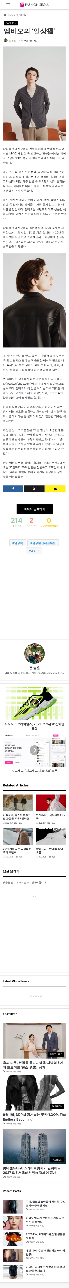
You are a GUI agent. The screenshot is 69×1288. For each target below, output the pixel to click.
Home (10, 15)
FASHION (21, 15)
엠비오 (35, 551)
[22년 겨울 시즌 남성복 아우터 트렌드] (18, 836)
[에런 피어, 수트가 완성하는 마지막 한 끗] (13, 1255)
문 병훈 (12, 40)
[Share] (13, 488)
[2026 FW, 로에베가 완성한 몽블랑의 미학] (13, 1239)
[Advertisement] (34, 599)
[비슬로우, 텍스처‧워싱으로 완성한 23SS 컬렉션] (18, 803)
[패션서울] (34, 5)
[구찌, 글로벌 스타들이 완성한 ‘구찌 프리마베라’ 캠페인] (13, 1207)
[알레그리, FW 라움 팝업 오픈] (51, 836)
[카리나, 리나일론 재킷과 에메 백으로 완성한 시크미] (13, 1272)
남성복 (18, 543)
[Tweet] (34, 488)
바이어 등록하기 (34, 509)
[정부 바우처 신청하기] (55, 488)
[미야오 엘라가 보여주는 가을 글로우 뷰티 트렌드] (13, 1223)
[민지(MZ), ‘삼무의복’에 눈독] (51, 803)
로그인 (30, 882)
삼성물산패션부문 (44, 543)
